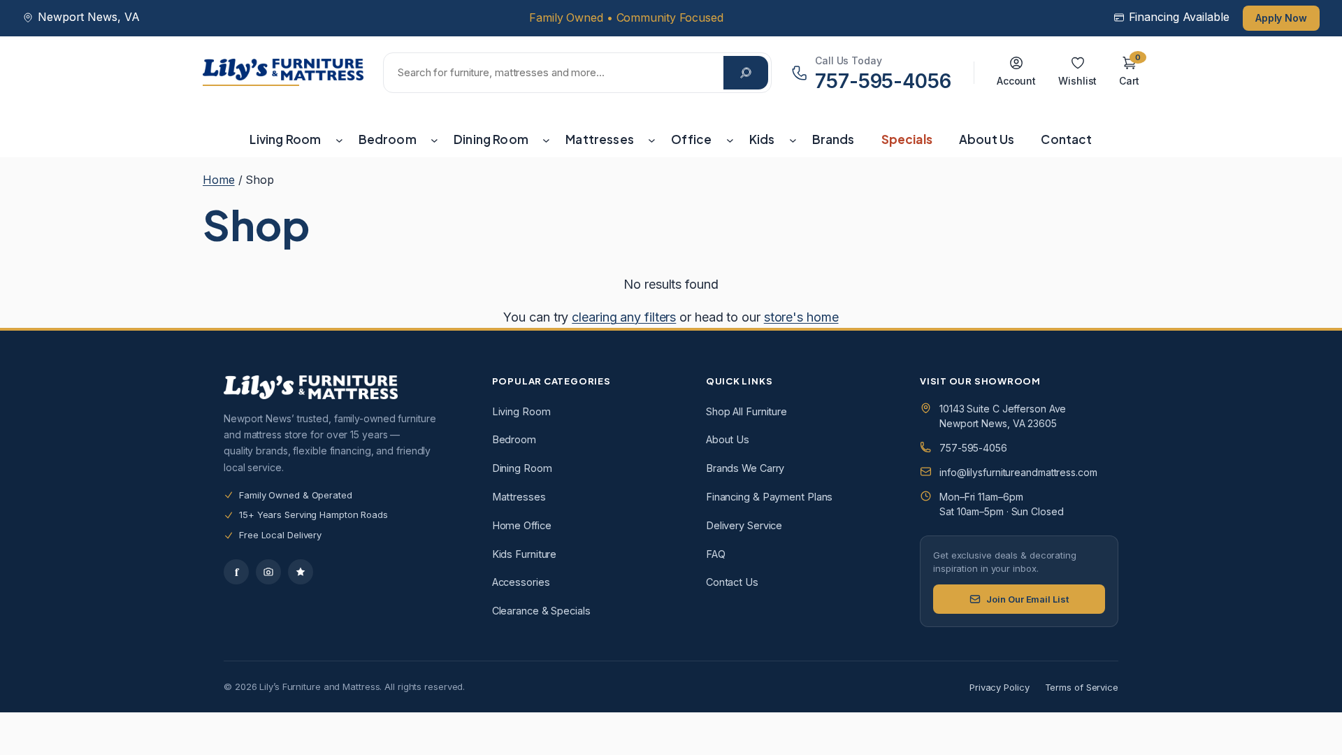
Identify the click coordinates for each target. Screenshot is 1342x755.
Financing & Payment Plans (769, 497)
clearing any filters (624, 317)
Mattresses (519, 497)
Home (219, 180)
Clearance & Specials (541, 611)
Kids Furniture (524, 554)
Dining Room (522, 468)
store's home (801, 317)
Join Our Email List (1027, 599)
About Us (727, 439)
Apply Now (1281, 18)
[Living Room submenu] (339, 139)
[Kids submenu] (793, 139)
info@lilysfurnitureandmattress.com (1018, 472)
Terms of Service (1081, 687)
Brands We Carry (745, 468)
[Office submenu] (730, 139)
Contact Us (732, 582)
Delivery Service (744, 525)
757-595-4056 (973, 448)
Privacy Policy (999, 687)
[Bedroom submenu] (434, 139)
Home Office (521, 525)
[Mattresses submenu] (652, 139)
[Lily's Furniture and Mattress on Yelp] (300, 571)
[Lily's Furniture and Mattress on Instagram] (268, 571)
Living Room (521, 411)
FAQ (716, 554)
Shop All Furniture (746, 411)
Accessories (521, 582)
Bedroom (514, 439)
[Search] (745, 72)
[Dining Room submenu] (546, 139)
